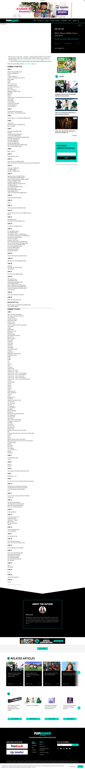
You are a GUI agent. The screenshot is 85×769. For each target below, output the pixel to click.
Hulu (30, 63)
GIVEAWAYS (34, 752)
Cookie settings (72, 766)
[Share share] (81, 25)
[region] (42, 766)
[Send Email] (26, 625)
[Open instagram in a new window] (62, 48)
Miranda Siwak (68, 43)
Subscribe (74, 20)
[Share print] (79, 25)
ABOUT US (41, 744)
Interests (57, 20)
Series (63, 28)
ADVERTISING (42, 746)
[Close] (84, 0)
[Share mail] (78, 25)
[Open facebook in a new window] (64, 48)
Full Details (15, 718)
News (35, 20)
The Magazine (63, 20)
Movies (56, 28)
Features (47, 20)
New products (40, 20)
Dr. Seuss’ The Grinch (36, 59)
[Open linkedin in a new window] (60, 48)
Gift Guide (52, 20)
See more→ (75, 135)
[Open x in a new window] (58, 48)
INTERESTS (42, 754)
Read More (33, 767)
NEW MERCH (34, 745)
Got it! (80, 766)
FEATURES (34, 749)
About (69, 20)
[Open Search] (78, 21)
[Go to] (14, 667)
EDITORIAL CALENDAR (44, 752)
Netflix (25, 63)
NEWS (33, 747)
